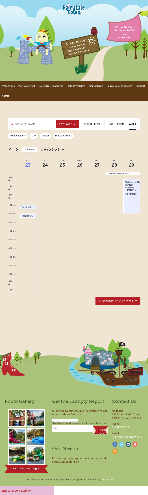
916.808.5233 (120, 427)
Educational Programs (119, 86)
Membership (96, 86)
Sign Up (103, 431)
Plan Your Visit (26, 86)
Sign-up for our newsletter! (17, 490)
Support (140, 86)
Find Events (67, 123)
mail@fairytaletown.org (127, 436)
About (5, 95)
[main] (74, 220)
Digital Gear (108, 479)
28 (114, 165)
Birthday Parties (76, 86)
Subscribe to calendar (116, 300)
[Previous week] (10, 149)
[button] (48, 490)
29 (131, 165)
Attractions (8, 86)
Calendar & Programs (51, 86)
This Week (30, 149)
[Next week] (17, 149)
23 (27, 165)
